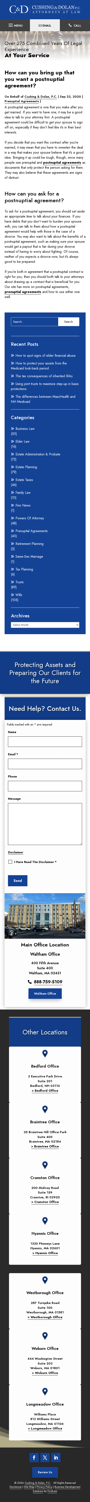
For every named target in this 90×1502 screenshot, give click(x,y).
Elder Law (22, 441)
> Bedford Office (45, 1090)
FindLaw (52, 1491)
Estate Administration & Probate (37, 454)
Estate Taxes (24, 479)
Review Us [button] (45, 1472)
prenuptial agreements (23, 291)
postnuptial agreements (62, 162)
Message (14, 799)
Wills (18, 594)
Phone (12, 776)
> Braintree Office (45, 1146)
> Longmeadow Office (45, 1428)
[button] (15, 24)
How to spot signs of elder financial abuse (45, 355)
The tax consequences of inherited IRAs (44, 376)
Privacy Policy (44, 1487)
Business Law (25, 428)
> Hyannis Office (45, 1253)
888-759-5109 (48, 982)
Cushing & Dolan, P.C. (40, 96)
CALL (77, 25)
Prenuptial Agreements (22, 101)
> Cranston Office (45, 1202)
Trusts (19, 582)
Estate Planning (26, 467)
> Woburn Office (45, 1373)
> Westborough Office (45, 1317)
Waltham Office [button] (45, 993)
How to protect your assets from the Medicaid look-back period (39, 366)
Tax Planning (24, 569)
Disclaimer (15, 852)
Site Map (29, 1487)
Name (12, 732)
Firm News (23, 505)
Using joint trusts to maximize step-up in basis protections (45, 386)
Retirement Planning (29, 543)
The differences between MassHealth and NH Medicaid (43, 399)
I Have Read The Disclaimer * (35, 862)
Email (13, 754)
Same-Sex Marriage (29, 556)
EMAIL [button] (46, 25)
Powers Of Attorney (29, 518)
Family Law (23, 492)
